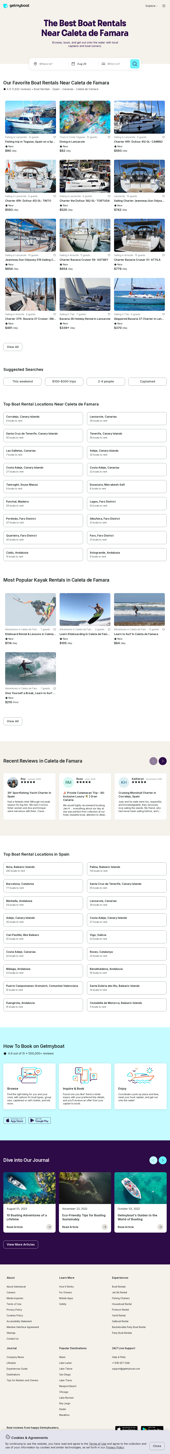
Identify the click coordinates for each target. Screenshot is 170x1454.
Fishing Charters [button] (121, 1298)
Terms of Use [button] (97, 1443)
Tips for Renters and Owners (22, 1380)
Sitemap (11, 1332)
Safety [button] (62, 1304)
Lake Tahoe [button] (65, 1368)
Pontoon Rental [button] (120, 1309)
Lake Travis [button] (65, 1380)
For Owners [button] (65, 1292)
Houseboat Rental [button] (122, 1304)
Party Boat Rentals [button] (122, 1332)
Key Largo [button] (64, 1403)
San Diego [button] (65, 1374)
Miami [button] (62, 1357)
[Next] (163, 761)
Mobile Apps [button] (66, 1298)
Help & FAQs (119, 1357)
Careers (11, 1292)
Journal (12, 1348)
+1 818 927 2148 (121, 1362)
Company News (15, 1357)
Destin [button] (62, 1409)
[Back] (153, 761)
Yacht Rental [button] (119, 1315)
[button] (42, 89)
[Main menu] (164, 5)
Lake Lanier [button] (65, 1362)
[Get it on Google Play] (39, 1120)
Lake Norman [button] (66, 1397)
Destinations (13, 1374)
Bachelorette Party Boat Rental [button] (129, 1327)
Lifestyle (11, 1362)
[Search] (134, 63)
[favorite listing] (54, 137)
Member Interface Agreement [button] (23, 1327)
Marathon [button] (64, 1415)
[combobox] (49, 63)
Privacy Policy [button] (115, 1447)
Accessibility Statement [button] (19, 1321)
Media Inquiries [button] (15, 1298)
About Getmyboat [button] (16, 1286)
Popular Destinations (73, 1348)
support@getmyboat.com (126, 1368)
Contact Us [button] (13, 1338)
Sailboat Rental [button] (120, 1321)
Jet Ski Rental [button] (119, 1292)
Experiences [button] (120, 1277)
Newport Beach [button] (67, 1386)
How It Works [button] (66, 1286)
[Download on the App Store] (14, 1120)
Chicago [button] (63, 1391)
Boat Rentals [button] (119, 1286)
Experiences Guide (17, 1368)
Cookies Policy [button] (15, 1315)
